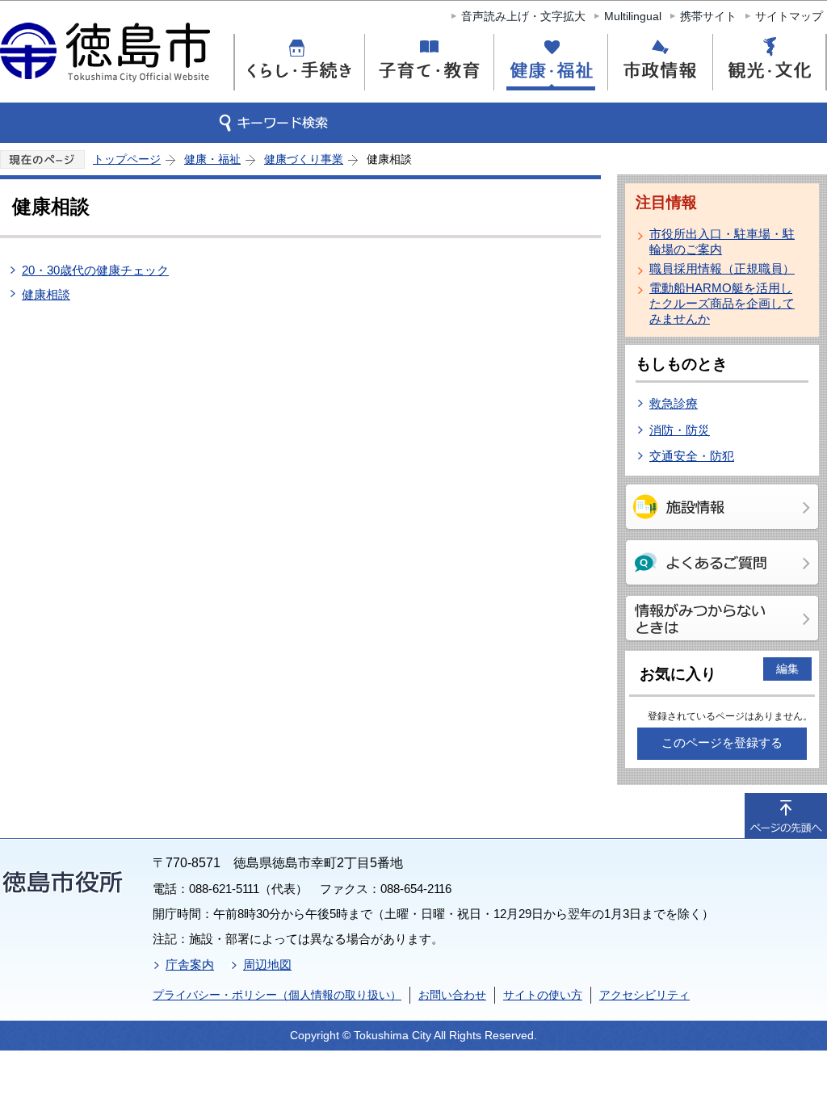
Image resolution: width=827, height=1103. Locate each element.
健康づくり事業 (303, 159)
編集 (787, 668)
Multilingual (632, 16)
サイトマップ (789, 16)
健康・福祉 (212, 159)
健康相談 (46, 294)
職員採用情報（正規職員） (722, 268)
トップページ (127, 159)
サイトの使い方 (542, 994)
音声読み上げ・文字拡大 (523, 16)
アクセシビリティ (644, 994)
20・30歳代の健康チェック (95, 270)
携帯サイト (708, 16)
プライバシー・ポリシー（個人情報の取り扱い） (277, 994)
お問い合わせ (452, 994)
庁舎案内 (190, 964)
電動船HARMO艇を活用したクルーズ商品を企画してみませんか (722, 303)
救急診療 (673, 403)
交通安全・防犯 (691, 456)
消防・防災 (679, 430)
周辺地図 (267, 964)
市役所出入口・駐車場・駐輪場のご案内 (722, 241)
